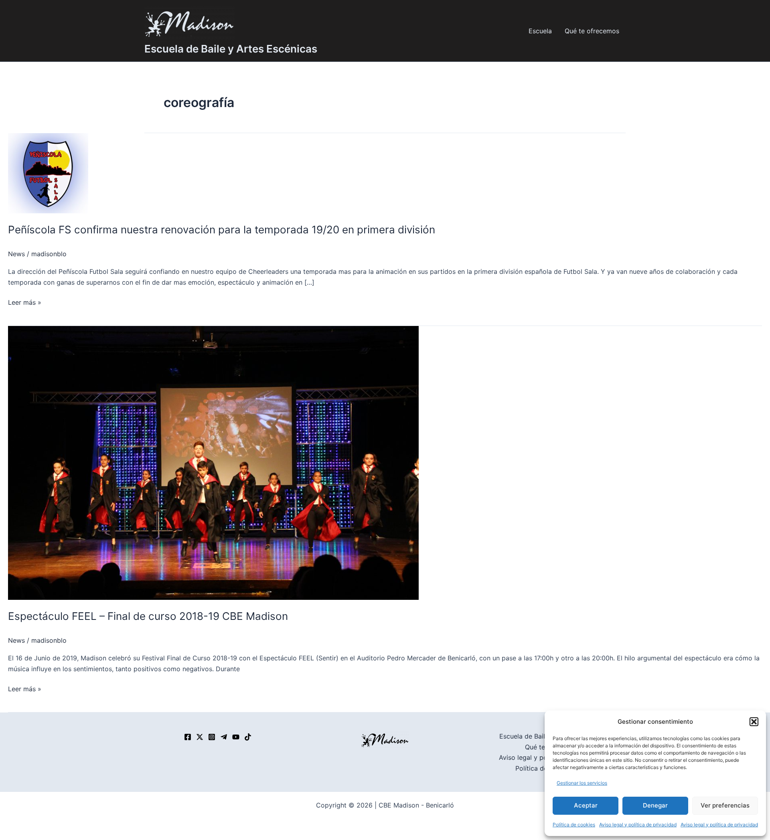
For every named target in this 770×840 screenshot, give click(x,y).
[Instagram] (211, 737)
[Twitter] (199, 737)
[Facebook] (187, 737)
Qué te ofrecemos (592, 31)
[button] (754, 722)
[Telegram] (223, 737)
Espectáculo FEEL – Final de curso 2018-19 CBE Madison (148, 616)
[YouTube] (235, 737)
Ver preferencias (725, 805)
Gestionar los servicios (582, 783)
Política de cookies (574, 825)
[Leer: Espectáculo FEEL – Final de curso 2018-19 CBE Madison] (213, 462)
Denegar (655, 805)
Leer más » (24, 301)
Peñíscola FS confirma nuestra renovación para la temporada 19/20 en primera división (221, 229)
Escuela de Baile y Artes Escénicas (230, 49)
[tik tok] (247, 737)
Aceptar (586, 805)
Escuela (540, 31)
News (16, 254)
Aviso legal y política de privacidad (638, 825)
